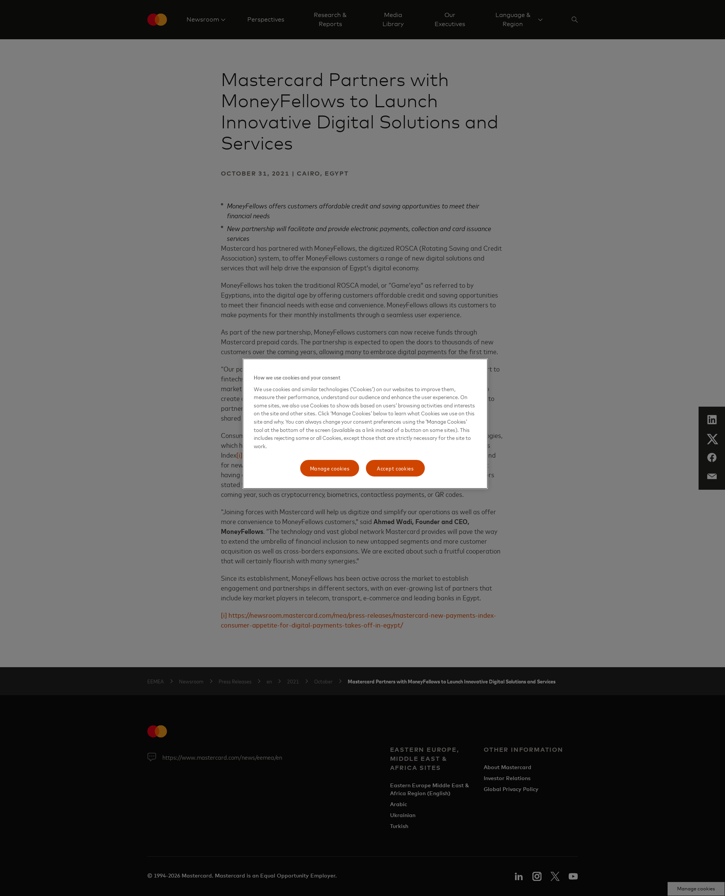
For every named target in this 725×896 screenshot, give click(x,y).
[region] (365, 423)
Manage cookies (330, 468)
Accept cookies (395, 468)
